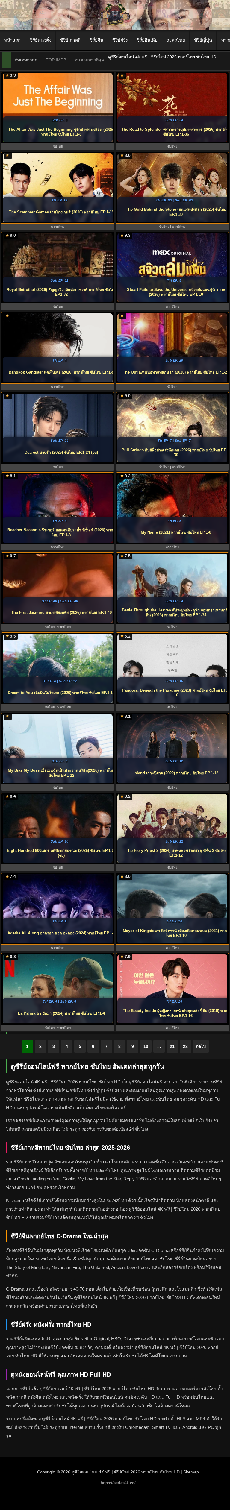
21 (172, 1046)
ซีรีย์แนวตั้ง (40, 40)
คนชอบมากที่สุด (89, 59)
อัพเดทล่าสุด (26, 59)
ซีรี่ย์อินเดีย (147, 40)
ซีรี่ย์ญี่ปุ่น (203, 40)
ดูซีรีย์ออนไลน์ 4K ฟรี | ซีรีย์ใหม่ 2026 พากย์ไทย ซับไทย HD (126, 1472)
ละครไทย (176, 40)
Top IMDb (56, 59)
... (159, 1046)
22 (185, 1046)
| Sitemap (190, 1472)
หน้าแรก (12, 40)
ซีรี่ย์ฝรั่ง (120, 40)
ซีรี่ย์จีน (96, 40)
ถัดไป (201, 1046)
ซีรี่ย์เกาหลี (70, 40)
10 (145, 1046)
